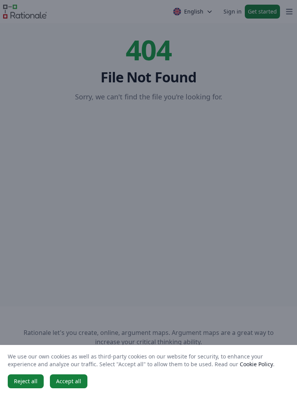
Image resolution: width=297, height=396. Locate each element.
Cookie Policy (256, 364)
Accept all (68, 381)
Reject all (26, 381)
